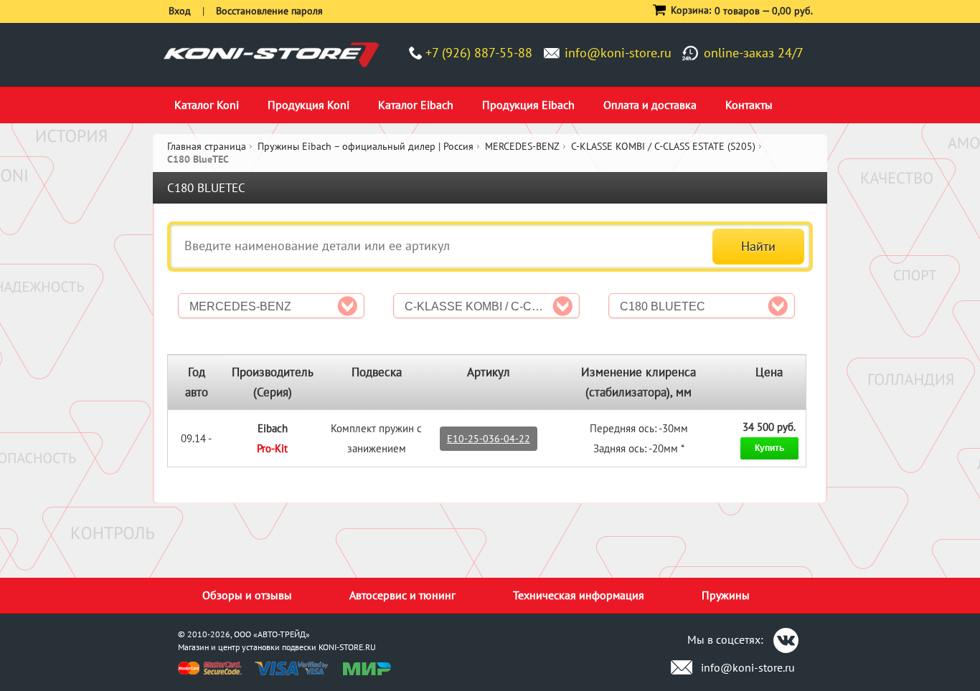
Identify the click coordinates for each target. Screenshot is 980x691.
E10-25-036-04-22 (488, 438)
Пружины (726, 595)
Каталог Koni (206, 104)
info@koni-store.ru (618, 52)
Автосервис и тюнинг (402, 595)
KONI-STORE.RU (347, 647)
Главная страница (206, 146)
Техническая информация (578, 595)
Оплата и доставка (650, 104)
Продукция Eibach (528, 104)
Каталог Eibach (415, 104)
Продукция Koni (308, 104)
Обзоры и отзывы (247, 595)
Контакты (749, 104)
